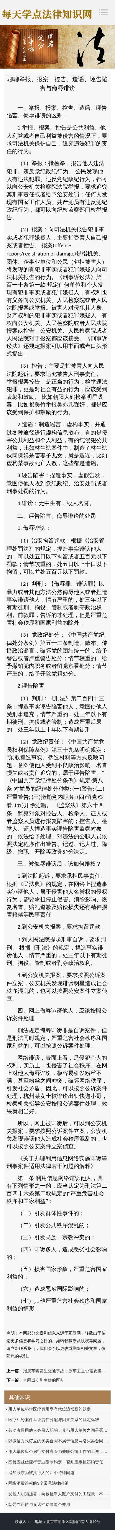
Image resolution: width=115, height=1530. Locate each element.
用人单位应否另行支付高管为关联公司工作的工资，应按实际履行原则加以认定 (58, 1451)
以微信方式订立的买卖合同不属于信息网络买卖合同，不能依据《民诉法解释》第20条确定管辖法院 (58, 1440)
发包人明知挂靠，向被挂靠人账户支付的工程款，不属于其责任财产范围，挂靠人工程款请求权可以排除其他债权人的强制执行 (58, 1493)
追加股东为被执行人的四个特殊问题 (40, 1472)
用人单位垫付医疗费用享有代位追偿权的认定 (48, 1409)
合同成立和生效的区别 (43, 1380)
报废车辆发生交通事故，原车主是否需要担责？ (66, 1370)
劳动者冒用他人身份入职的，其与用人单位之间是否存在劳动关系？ (58, 1430)
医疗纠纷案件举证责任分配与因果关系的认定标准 (52, 1419)
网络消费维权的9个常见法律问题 (37, 1483)
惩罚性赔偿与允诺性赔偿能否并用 (38, 1504)
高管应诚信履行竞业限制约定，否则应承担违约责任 (54, 1462)
